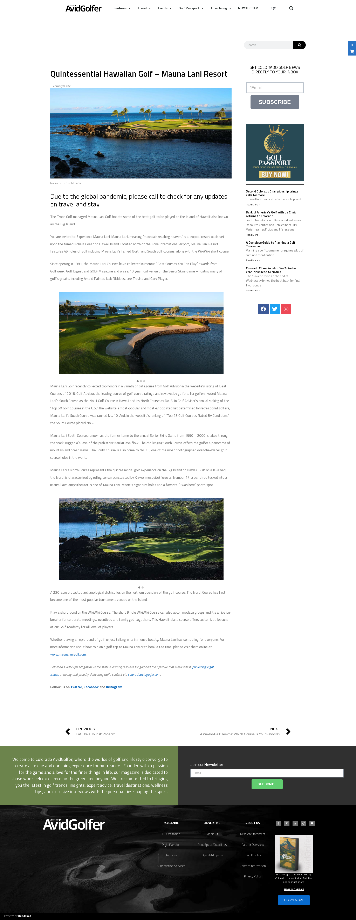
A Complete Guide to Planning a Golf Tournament (270, 244)
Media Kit (212, 834)
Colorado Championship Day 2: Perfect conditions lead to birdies (272, 270)
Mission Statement (252, 834)
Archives (171, 855)
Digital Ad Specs (212, 855)
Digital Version (171, 844)
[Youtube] (312, 823)
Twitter (76, 687)
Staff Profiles (253, 855)
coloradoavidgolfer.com (144, 674)
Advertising (219, 8)
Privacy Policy (252, 876)
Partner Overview (253, 844)
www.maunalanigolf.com (68, 654)
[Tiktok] (303, 823)
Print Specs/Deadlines (212, 844)
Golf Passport (189, 8)
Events (162, 8)
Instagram (114, 687)
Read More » (253, 204)
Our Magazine (171, 834)
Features (120, 8)
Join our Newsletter (206, 764)
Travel (142, 8)
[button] (291, 8)
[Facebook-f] (278, 823)
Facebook (91, 687)
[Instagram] (286, 309)
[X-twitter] (286, 823)
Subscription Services (171, 865)
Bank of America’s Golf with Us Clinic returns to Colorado (271, 214)
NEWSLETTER (248, 8)
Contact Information (253, 865)
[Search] (299, 45)
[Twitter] (275, 309)
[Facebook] (263, 309)
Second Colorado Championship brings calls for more (272, 193)
